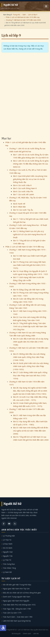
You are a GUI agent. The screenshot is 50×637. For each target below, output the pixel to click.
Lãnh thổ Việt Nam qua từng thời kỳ (17, 621)
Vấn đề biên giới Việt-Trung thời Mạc (17, 584)
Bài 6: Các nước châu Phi (23, 191)
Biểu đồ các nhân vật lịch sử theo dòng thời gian (22, 593)
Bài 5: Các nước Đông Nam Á (25, 188)
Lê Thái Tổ (7, 540)
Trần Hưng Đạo (9, 564)
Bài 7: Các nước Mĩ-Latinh (23, 194)
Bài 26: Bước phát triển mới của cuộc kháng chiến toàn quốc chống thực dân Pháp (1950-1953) (31, 366)
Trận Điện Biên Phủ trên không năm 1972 (19, 605)
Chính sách (27, 633)
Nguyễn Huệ (7, 552)
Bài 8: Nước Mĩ (19, 203)
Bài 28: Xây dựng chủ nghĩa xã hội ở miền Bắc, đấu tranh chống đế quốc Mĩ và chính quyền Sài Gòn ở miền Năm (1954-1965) (30, 391)
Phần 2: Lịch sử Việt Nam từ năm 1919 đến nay (24, 246)
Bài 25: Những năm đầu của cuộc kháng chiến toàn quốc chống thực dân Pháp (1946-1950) (29, 357)
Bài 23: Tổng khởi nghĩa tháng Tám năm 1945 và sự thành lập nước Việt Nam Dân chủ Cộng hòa (30, 326)
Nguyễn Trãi (7, 556)
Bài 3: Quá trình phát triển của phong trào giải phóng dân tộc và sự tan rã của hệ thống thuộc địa (30, 179)
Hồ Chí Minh (7, 548)
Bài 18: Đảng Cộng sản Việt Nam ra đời (29, 289)
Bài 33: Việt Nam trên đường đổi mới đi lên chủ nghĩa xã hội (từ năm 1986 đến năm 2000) (30, 430)
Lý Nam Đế (7, 572)
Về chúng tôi (16, 633)
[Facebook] (3, 524)
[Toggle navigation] (46, 6)
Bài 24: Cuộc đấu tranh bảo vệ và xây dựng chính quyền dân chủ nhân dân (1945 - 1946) (30, 341)
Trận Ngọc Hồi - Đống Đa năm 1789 (17, 609)
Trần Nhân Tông (9, 568)
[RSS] (15, 524)
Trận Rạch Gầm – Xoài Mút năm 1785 (17, 617)
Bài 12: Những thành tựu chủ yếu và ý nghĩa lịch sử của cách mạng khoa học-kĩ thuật (29, 234)
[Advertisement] (25, 109)
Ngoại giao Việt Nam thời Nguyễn (16, 601)
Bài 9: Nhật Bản (19, 206)
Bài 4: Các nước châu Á (22, 185)
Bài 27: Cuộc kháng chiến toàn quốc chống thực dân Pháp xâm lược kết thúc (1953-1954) (30, 375)
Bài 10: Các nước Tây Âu (23, 210)
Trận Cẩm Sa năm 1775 (12, 613)
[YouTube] (9, 524)
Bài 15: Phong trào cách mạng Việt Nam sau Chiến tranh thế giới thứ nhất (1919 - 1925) (29, 265)
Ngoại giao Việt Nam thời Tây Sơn (16, 588)
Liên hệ (35, 633)
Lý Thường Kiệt (9, 536)
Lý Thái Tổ (7, 560)
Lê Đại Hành (7, 544)
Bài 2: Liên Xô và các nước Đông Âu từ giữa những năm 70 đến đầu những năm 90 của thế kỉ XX (30, 164)
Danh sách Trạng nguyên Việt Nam (16, 596)
